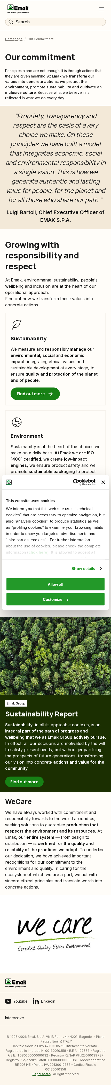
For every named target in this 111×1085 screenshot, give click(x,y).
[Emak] (18, 8)
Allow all (55, 584)
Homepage (13, 39)
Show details (83, 568)
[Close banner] (103, 482)
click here (38, 552)
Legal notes (42, 1074)
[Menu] (102, 9)
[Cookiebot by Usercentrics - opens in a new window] (73, 482)
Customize (52, 599)
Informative (14, 1018)
